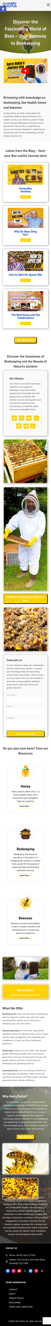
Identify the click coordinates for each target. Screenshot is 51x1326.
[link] (3, 9)
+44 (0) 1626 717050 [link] (25, 1255)
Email (10, 706)
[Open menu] (48, 4)
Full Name (12, 695)
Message (11, 717)
